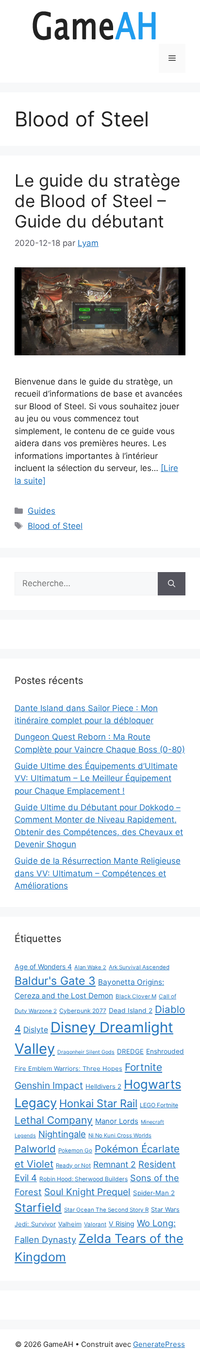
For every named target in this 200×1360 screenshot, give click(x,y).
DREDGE (130, 1051)
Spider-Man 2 (154, 1193)
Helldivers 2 (103, 1086)
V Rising (121, 1224)
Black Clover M (136, 996)
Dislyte (35, 1029)
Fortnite (143, 1067)
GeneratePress (159, 1344)
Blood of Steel (55, 526)
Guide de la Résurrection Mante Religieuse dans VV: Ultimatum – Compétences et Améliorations (98, 873)
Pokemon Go (75, 1150)
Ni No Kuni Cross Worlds (119, 1135)
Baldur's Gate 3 (55, 981)
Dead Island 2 (130, 1010)
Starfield (38, 1208)
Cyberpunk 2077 (82, 1010)
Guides (41, 511)
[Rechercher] (171, 583)
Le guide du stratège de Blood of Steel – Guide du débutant (97, 200)
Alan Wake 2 (90, 967)
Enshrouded (165, 1051)
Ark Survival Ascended (139, 967)
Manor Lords (116, 1121)
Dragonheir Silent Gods (86, 1052)
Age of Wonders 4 (43, 966)
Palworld (35, 1149)
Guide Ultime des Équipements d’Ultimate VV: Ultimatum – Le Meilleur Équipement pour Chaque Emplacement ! (96, 778)
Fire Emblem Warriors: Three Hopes (68, 1068)
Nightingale (62, 1134)
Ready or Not (73, 1165)
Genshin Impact (49, 1085)
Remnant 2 (114, 1164)
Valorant (95, 1224)
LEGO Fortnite (159, 1105)
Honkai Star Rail (98, 1103)
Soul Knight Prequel (87, 1192)
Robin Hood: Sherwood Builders (83, 1179)
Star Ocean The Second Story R (106, 1209)
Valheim (70, 1224)
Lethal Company (54, 1120)
